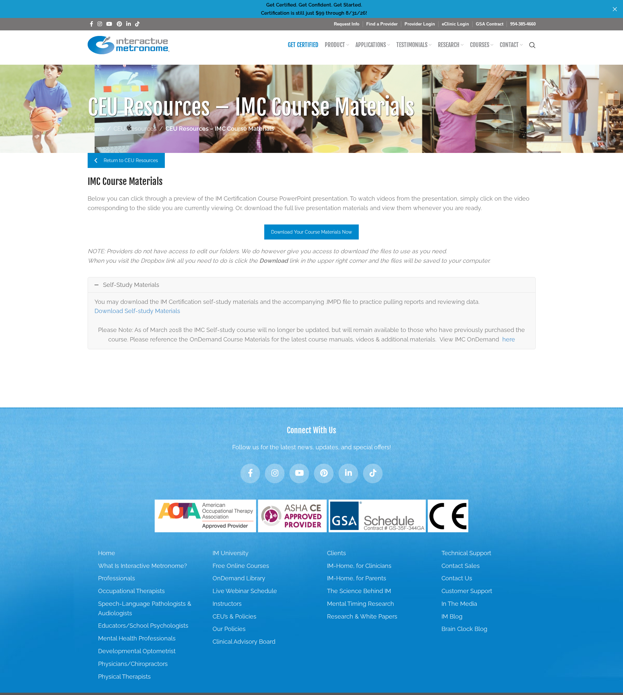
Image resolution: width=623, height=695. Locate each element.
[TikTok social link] (137, 24)
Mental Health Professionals (137, 638)
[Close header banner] (615, 9)
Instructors (227, 603)
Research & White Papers (362, 616)
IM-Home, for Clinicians (359, 565)
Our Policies (229, 628)
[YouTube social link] (109, 24)
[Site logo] (128, 44)
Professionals (116, 578)
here (508, 339)
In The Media (459, 603)
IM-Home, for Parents (356, 578)
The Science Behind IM (359, 590)
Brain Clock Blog (464, 628)
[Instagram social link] (99, 24)
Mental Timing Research (360, 603)
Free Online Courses (241, 565)
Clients (336, 553)
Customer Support (466, 590)
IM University (231, 553)
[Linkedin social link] (128, 24)
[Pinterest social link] (119, 24)
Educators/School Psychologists (143, 625)
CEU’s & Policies (234, 616)
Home (96, 128)
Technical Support (466, 553)
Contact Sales (460, 565)
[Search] (532, 45)
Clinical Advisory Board (244, 641)
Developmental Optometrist (137, 651)
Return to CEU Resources (131, 160)
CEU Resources (135, 128)
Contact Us (456, 578)
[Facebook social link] (91, 24)
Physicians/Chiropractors (133, 663)
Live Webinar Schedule (245, 590)
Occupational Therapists (131, 590)
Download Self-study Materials (137, 310)
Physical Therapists (124, 676)
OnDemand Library (239, 578)
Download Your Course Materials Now (311, 232)
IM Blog (451, 616)
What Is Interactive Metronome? (142, 565)
